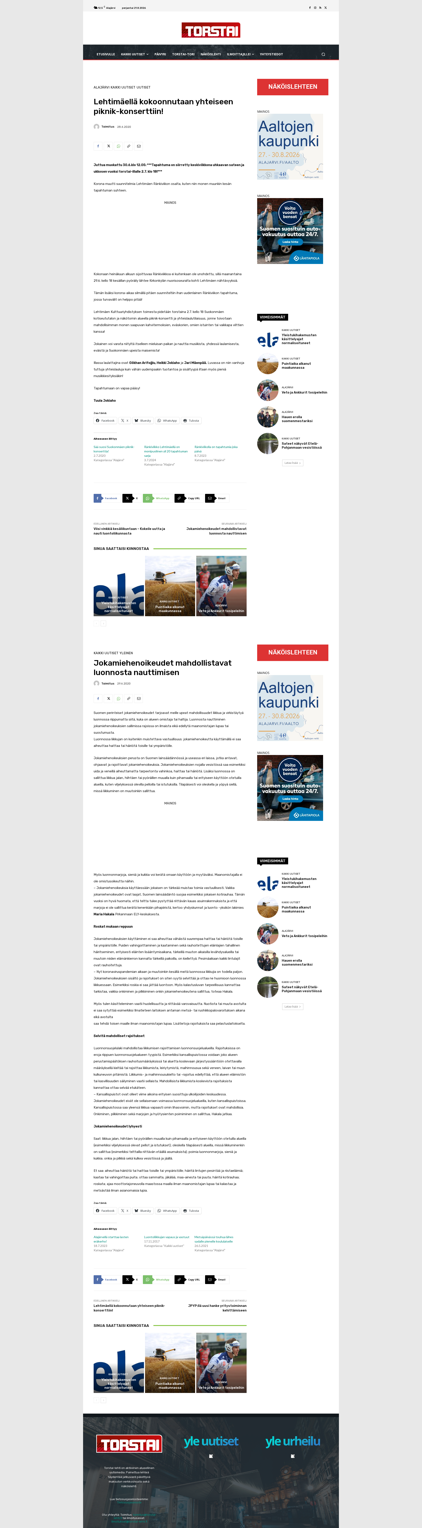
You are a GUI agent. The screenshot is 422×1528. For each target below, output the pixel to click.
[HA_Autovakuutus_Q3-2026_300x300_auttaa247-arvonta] (290, 263)
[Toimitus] (97, 127)
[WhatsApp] (118, 146)
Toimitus (107, 126)
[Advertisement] (170, 236)
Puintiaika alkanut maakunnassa (170, 609)
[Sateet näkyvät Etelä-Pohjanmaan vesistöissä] (267, 443)
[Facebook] (310, 8)
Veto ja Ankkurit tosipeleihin (221, 611)
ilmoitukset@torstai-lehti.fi (129, 1521)
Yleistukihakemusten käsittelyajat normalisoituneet (118, 607)
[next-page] (103, 623)
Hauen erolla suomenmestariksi (297, 419)
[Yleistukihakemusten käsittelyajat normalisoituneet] (119, 586)
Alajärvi (101, 87)
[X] (325, 8)
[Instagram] (315, 8)
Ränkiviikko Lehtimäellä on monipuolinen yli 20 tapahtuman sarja (166, 451)
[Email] (138, 146)
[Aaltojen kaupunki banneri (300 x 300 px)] (290, 178)
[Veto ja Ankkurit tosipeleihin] (221, 586)
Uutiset (143, 87)
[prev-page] (96, 623)
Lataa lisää (291, 463)
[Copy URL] (128, 146)
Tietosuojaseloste (129, 1502)
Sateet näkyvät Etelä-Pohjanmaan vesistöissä (302, 446)
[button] (323, 54)
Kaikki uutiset (123, 87)
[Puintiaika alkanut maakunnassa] (170, 586)
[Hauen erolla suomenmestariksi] (267, 417)
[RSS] (320, 8)
